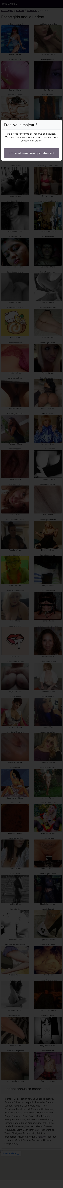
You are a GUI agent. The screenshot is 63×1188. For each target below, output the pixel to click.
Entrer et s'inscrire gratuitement (31, 153)
